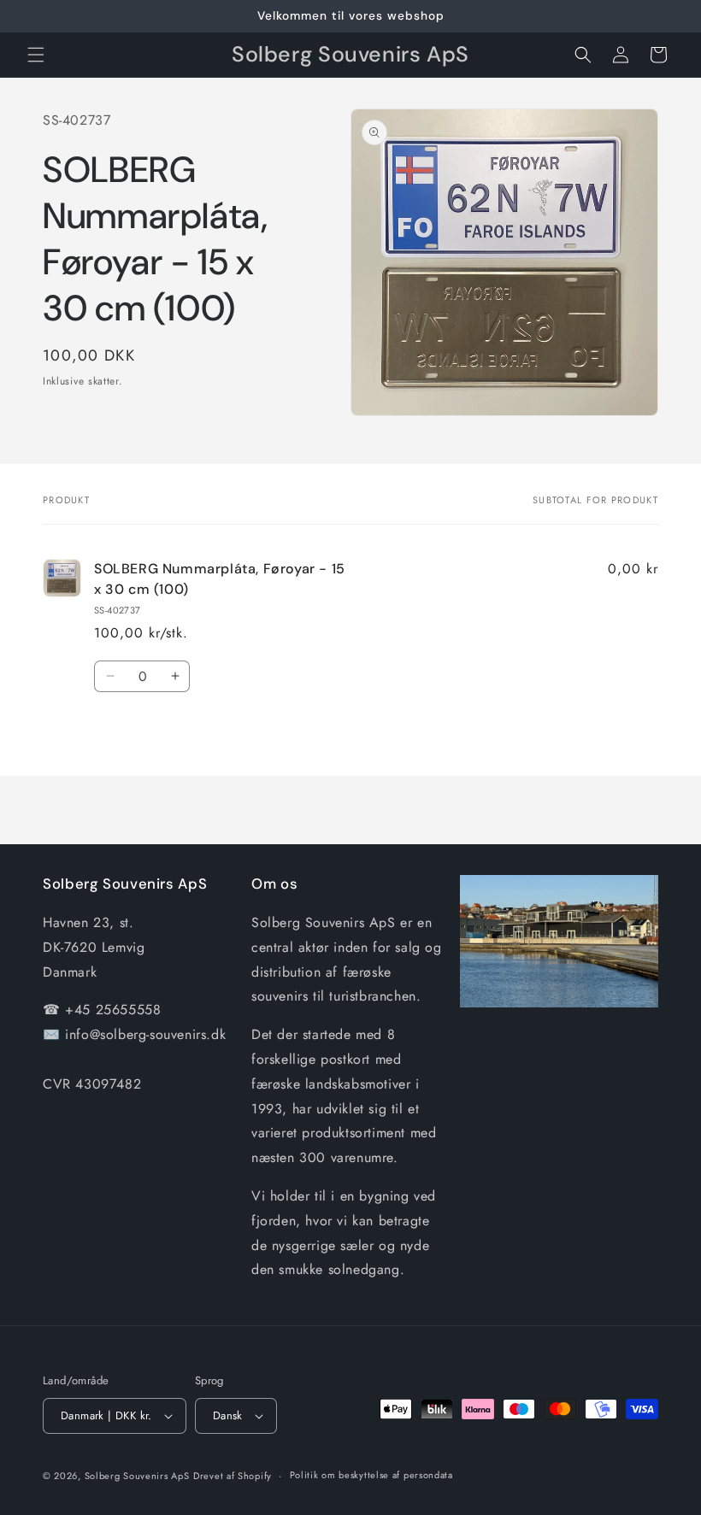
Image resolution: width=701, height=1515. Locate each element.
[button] (36, 54)
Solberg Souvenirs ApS (137, 1476)
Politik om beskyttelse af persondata (371, 1475)
